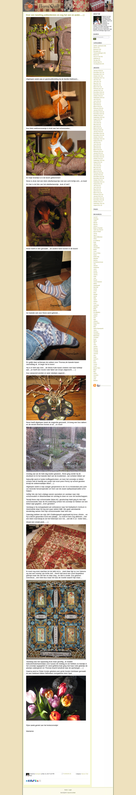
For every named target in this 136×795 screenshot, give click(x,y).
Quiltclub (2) (96, 58)
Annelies (95, 332)
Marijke (95, 294)
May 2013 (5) (97, 167)
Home (66, 790)
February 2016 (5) (98, 108)
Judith (95, 221)
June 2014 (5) (97, 144)
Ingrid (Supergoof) (98, 328)
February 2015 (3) (98, 130)
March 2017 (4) (97, 87)
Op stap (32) (96, 60)
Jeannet (95, 353)
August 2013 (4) (97, 162)
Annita (95, 271)
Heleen (95, 301)
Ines (94, 355)
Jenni (94, 269)
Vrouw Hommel (97, 282)
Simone (95, 265)
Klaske (95, 280)
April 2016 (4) (97, 104)
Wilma (95, 341)
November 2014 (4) (98, 135)
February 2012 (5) (98, 194)
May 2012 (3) (97, 189)
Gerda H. (95, 359)
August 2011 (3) (97, 205)
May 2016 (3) (97, 103)
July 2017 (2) (97, 79)
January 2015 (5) (98, 131)
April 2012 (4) (97, 191)
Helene (95, 226)
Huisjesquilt (96, 285)
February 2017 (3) (98, 88)
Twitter (27, 781)
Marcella (95, 287)
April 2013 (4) (97, 169)
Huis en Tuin (84, 774)
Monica (95, 260)
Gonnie (95, 273)
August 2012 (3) (97, 183)
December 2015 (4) (98, 112)
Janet (94, 299)
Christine (95, 337)
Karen (95, 255)
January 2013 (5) (98, 174)
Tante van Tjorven (98, 230)
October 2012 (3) (98, 180)
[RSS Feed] (94, 386)
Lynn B (95, 217)
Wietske (95, 246)
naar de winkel (71, 792)
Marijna (95, 380)
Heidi (94, 357)
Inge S (95, 235)
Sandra (95, 346)
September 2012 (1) (98, 182)
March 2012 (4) (97, 192)
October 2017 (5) (98, 76)
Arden (95, 373)
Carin (94, 251)
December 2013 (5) (98, 155)
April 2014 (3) (97, 148)
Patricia (95, 348)
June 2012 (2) (97, 187)
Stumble (35, 781)
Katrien (95, 316)
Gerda (95, 289)
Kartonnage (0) (97, 62)
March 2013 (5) (97, 171)
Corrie (95, 291)
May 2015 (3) (97, 124)
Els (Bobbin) (96, 312)
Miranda (95, 350)
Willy (94, 298)
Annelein (95, 375)
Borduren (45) (97, 49)
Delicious (33, 781)
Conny (95, 364)
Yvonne (95, 314)
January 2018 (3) (98, 70)
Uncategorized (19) (98, 64)
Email (40, 781)
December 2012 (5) (98, 176)
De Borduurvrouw (98, 262)
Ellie (94, 326)
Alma (94, 377)
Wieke (95, 283)
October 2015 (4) (98, 115)
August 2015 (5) (97, 119)
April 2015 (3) (97, 126)
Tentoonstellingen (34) (99, 53)
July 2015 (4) (97, 121)
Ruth (94, 242)
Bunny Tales (96, 368)
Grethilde (95, 219)
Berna (95, 310)
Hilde (94, 244)
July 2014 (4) (97, 142)
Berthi (95, 249)
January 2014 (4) (98, 153)
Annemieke (96, 247)
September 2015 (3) (98, 117)
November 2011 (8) (98, 200)
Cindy (95, 366)
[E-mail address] (98, 386)
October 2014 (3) (98, 137)
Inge (94, 319)
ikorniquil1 (38, 774)
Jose (94, 278)
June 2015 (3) (97, 122)
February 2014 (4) (98, 151)
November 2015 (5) (98, 113)
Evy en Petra (96, 253)
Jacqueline (96, 334)
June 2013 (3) (97, 165)
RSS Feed (34, 4)
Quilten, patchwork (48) (99, 46)
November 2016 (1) (98, 94)
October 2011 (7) (98, 201)
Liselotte (95, 352)
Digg (31, 781)
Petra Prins (96, 323)
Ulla (94, 264)
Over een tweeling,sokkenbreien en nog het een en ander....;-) (55, 15)
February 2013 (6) (98, 173)
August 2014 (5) (97, 140)
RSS (38, 781)
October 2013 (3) (98, 158)
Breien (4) (96, 55)
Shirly (95, 238)
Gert (94, 317)
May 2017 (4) (97, 83)
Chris (94, 303)
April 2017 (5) (97, 85)
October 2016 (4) (98, 96)
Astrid (95, 325)
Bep (94, 371)
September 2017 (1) (98, 78)
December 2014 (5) (98, 133)
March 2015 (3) (97, 128)
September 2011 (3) (98, 203)
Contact (26, 4)
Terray (95, 233)
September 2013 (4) (98, 160)
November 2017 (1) (98, 74)
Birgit (94, 369)
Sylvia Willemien (97, 237)
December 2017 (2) (98, 72)
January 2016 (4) (98, 110)
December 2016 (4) (98, 92)
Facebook (29, 781)
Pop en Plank (97, 231)
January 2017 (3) (98, 90)
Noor (94, 292)
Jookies (95, 321)
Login (70, 790)
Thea (94, 344)
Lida (94, 378)
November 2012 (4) (98, 178)
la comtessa (96, 240)
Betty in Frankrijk (97, 228)
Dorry (94, 362)
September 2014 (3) (98, 139)
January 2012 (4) (98, 196)
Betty (94, 308)
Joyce (95, 330)
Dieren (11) (96, 47)
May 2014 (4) (97, 146)
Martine (95, 307)
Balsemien (96, 335)
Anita (94, 276)
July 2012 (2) (97, 185)
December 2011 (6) (98, 198)
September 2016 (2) (98, 97)
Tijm (94, 343)
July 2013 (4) (97, 164)
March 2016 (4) (97, 106)
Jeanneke (96, 305)
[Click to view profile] (27, 776)
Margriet (95, 258)
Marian (95, 222)
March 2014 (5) (97, 149)
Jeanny (95, 274)
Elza (94, 361)
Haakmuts (96, 267)
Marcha (95, 224)
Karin (94, 339)
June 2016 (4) (97, 101)
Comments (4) (67, 773)
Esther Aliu (96, 256)
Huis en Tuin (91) (98, 56)
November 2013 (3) (98, 157)
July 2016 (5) (97, 99)
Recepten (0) (97, 51)
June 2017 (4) (97, 81)
